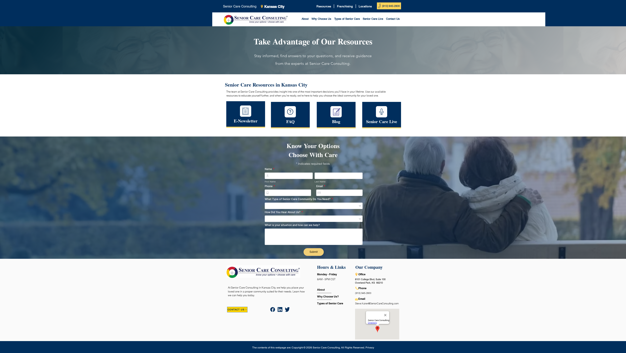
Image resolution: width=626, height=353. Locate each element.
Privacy (369, 347)
